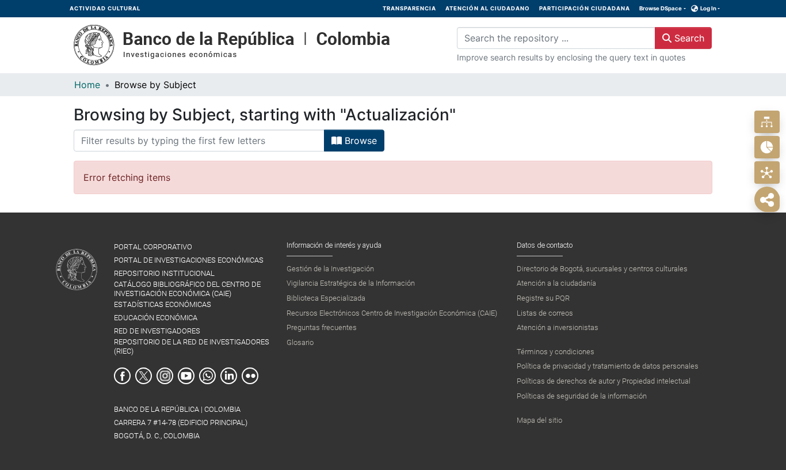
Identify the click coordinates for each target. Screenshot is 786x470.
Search (687, 38)
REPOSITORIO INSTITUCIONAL (164, 273)
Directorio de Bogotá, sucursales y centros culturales (602, 268)
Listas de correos (545, 313)
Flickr (250, 375)
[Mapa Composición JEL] (766, 172)
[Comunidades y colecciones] (766, 122)
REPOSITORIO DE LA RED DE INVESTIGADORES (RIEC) (191, 346)
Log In (708, 8)
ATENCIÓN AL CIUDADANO (487, 8)
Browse (359, 140)
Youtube (186, 375)
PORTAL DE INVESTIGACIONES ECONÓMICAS (189, 260)
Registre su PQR (543, 298)
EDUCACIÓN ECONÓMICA (155, 317)
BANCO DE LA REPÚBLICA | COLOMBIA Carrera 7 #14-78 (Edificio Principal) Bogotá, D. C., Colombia (180, 422)
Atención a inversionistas (557, 327)
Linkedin (228, 375)
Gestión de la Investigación (330, 268)
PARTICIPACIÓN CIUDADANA (584, 8)
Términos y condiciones (555, 351)
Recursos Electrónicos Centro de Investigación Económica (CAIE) (392, 313)
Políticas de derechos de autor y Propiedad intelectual (603, 381)
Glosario (300, 342)
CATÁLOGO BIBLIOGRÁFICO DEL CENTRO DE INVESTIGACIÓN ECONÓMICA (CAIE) (187, 288)
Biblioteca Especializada (326, 298)
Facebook (122, 375)
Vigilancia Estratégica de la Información (351, 283)
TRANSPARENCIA (409, 8)
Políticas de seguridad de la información (582, 396)
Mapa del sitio (539, 420)
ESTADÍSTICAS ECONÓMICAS (162, 304)
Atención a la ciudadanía (556, 283)
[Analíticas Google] (766, 147)
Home (87, 84)
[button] (694, 9)
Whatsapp (207, 375)
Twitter (143, 375)
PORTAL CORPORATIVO (153, 246)
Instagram (165, 375)
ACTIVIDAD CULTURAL (105, 8)
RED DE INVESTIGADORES (157, 331)
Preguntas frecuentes (322, 327)
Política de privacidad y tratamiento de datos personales (608, 366)
